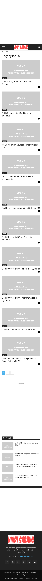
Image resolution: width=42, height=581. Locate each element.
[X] (29, 562)
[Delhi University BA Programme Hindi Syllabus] (21, 285)
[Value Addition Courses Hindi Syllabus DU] (21, 132)
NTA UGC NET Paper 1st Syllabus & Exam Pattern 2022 (19, 359)
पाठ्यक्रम (4, 78)
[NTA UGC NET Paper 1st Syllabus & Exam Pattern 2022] (21, 346)
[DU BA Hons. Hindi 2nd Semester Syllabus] (21, 101)
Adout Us (25, 573)
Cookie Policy (21, 575)
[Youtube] (35, 562)
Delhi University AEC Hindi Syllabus (18, 329)
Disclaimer (7, 573)
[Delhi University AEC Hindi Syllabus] (21, 317)
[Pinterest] (24, 562)
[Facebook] (7, 562)
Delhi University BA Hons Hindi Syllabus (21, 269)
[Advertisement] (21, 22)
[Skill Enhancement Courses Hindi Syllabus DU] (21, 164)
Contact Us (33, 573)
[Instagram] (13, 562)
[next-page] (12, 373)
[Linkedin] (18, 562)
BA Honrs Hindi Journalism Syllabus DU (21, 208)
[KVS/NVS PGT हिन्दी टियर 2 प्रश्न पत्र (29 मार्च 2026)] (7, 457)
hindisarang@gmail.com (25, 556)
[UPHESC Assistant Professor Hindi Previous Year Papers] (7, 478)
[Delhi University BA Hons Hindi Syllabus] (21, 256)
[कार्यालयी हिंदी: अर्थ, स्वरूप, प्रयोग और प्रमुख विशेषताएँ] (7, 446)
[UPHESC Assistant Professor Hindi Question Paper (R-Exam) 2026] (7, 468)
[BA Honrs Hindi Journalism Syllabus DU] (21, 196)
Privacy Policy (16, 573)
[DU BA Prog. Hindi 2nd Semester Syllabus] (21, 69)
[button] (3, 47)
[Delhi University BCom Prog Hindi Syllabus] (21, 225)
